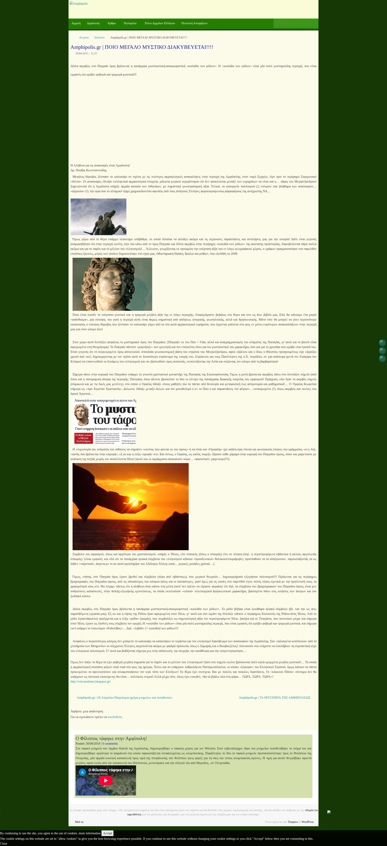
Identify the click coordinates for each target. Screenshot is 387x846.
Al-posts (84, 37)
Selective (99, 37)
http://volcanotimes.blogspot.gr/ (90, 681)
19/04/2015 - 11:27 (86, 53)
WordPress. (308, 821)
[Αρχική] (73, 37)
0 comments (110, 743)
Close (3, 843)
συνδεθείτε (115, 717)
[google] (382, 350)
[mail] (382, 358)
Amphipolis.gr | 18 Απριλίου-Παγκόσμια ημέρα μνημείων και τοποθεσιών (124, 697)
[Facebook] (382, 342)
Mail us (79, 821)
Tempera (293, 821)
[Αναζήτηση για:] (295, 23)
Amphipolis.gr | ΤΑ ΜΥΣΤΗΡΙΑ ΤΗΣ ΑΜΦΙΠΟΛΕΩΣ (275, 697)
